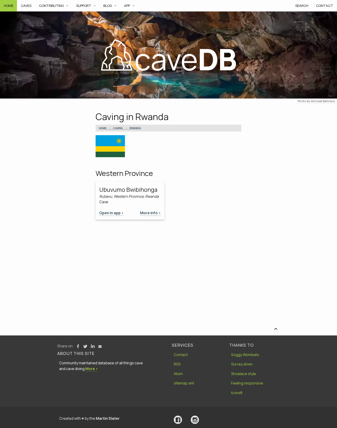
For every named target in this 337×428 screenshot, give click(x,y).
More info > (150, 212)
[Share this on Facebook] (78, 346)
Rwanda (135, 128)
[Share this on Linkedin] (92, 346)
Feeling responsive (247, 383)
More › (91, 368)
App (127, 5)
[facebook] (178, 420)
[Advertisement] (168, 254)
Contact (324, 5)
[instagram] (195, 420)
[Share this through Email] (100, 346)
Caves (26, 5)
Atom (178, 373)
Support (83, 5)
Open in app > (111, 212)
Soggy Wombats (245, 354)
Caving (118, 128)
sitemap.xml (184, 383)
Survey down (242, 364)
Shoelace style (243, 373)
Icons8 (236, 392)
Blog (107, 5)
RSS (177, 364)
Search (301, 5)
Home (8, 5)
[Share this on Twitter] (85, 346)
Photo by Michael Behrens (316, 101)
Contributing (51, 5)
